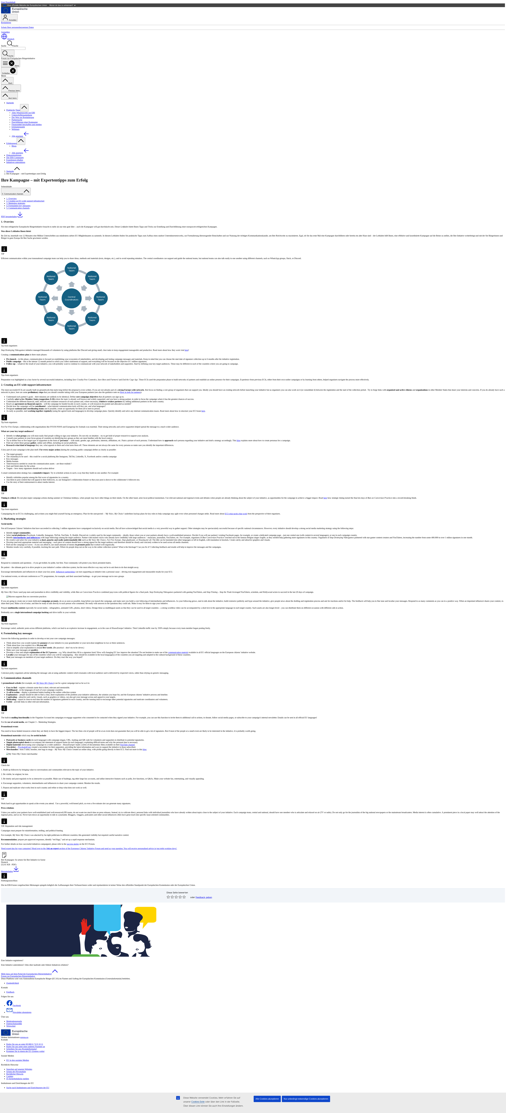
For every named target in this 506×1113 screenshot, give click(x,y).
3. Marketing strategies (15, 203)
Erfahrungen (11, 143)
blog (238, 440)
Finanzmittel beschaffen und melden (27, 124)
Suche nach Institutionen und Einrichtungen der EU (27, 1088)
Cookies (9, 1076)
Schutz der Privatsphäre (16, 1071)
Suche (3, 46)
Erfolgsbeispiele (18, 127)
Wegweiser (11, 1026)
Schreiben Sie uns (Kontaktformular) (21, 1049)
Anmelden (12, 20)
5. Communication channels (18, 208)
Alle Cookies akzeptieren (267, 1099)
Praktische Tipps (13, 110)
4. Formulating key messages (18, 206)
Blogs (14, 146)
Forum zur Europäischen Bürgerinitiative (18, 976)
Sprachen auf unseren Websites (19, 1069)
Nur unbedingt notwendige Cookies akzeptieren (306, 1099)
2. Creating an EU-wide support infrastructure (25, 201)
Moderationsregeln (14, 1021)
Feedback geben (204, 897)
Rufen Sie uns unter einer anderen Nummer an (25, 1046)
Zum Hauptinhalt (8, 2)
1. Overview (11, 198)
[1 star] (168, 897)
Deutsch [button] (10, 39)
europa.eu (24, 1037)
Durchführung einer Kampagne (25, 122)
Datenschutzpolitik (14, 1024)
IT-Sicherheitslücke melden (17, 1079)
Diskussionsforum (13, 155)
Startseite (10, 103)
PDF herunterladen (9, 216)
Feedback (10, 992)
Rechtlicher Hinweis (14, 1074)
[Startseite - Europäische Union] (14, 13)
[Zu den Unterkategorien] (24, 108)
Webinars (15, 129)
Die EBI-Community (15, 157)
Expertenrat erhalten (14, 160)
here (186, 350)
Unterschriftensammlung (22, 115)
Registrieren (6, 22)
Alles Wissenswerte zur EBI (23, 113)
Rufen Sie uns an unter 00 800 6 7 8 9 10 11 (24, 1044)
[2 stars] (170, 897)
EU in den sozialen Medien (17, 1060)
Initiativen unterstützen (15, 162)
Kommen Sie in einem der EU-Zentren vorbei (25, 1051)
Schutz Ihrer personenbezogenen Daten (17, 27)
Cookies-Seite (198, 1102)
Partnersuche (17, 120)
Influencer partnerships (65, 572)
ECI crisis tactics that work (236, 514)
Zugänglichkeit (12, 983)
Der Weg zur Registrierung (23, 117)
